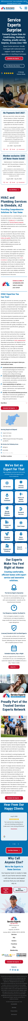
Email (13, 149)
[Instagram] (13, 970)
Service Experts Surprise (16, 222)
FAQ (14, 937)
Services (14, 934)
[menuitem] (14, 1004)
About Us (13, 667)
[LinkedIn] (15, 970)
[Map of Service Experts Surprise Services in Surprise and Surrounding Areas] (14, 419)
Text (7, 149)
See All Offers (13, 189)
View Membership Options (13, 66)
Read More (14, 829)
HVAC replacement (20, 340)
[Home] (8, 8)
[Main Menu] (26, 8)
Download (21, 149)
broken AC (12, 220)
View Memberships (19, 889)
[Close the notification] (27, 2)
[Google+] (18, 970)
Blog (14, 947)
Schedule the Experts (13, 58)
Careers (14, 941)
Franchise (14, 944)
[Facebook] (10, 970)
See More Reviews (13, 850)
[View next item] (18, 844)
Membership (14, 950)
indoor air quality (5, 238)
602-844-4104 (7, 436)
